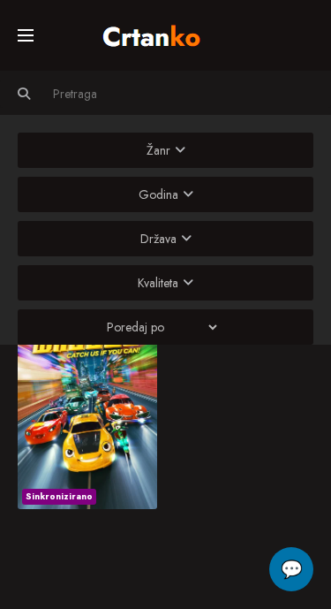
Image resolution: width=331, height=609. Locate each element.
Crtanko (160, 33)
